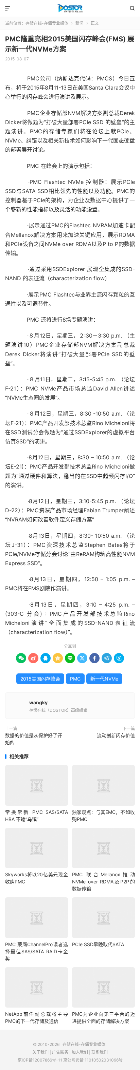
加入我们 (80, 1052)
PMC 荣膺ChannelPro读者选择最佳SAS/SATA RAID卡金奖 (36, 951)
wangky (38, 702)
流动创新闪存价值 (116, 735)
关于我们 (40, 1052)
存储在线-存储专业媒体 (70, 8)
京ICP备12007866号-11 (40, 1060)
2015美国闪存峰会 (40, 679)
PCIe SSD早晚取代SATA (98, 944)
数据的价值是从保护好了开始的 (33, 738)
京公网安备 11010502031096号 (93, 1060)
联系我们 (99, 1052)
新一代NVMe (104, 679)
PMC (75, 679)
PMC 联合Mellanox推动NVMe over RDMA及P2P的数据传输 (103, 882)
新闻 (79, 23)
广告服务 (60, 1052)
